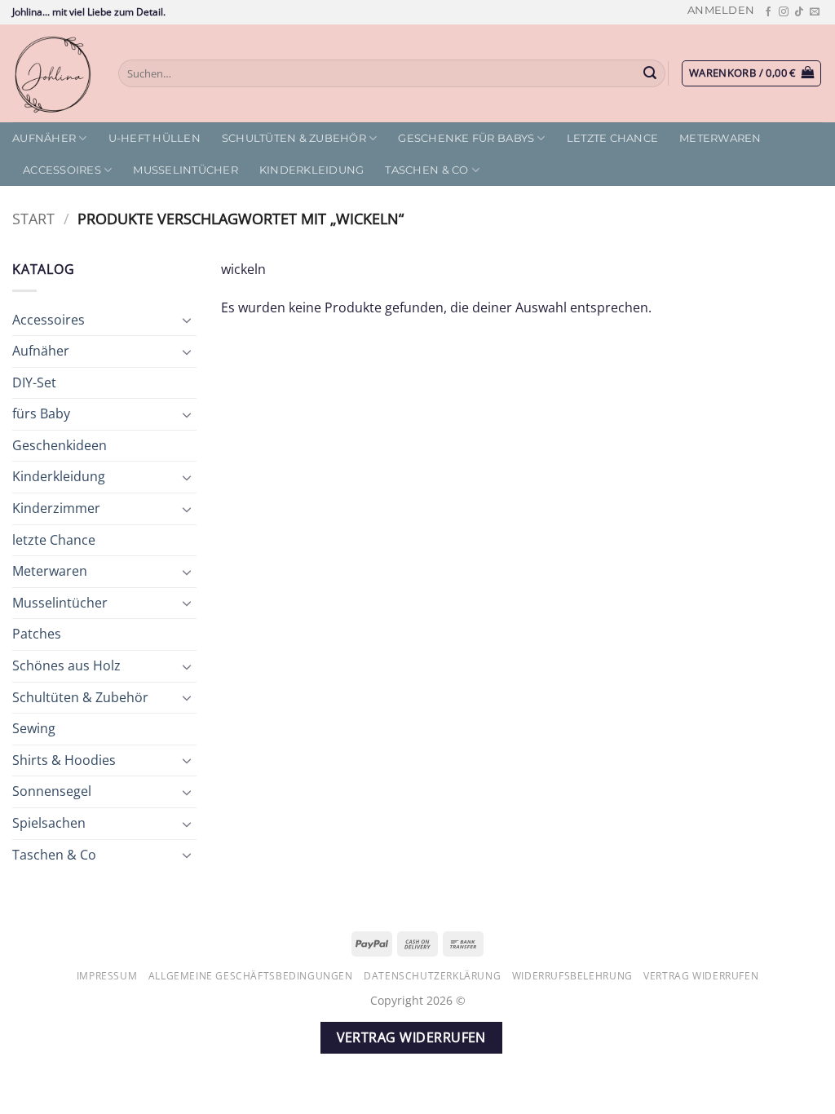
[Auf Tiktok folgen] (799, 12)
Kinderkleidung (311, 170)
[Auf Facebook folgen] (768, 12)
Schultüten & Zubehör (294, 138)
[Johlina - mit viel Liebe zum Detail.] (53, 73)
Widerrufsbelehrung (572, 976)
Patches (36, 634)
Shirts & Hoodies (64, 760)
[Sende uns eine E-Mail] (815, 12)
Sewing (33, 728)
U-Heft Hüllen (154, 138)
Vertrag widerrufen (700, 976)
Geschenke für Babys (466, 138)
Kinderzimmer (56, 508)
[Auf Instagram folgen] (784, 12)
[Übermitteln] (651, 73)
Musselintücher (185, 170)
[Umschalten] (187, 319)
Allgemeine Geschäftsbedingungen (250, 976)
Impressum (107, 976)
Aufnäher (44, 138)
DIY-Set (34, 382)
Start (33, 218)
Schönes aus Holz (66, 665)
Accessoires (62, 170)
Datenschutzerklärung (432, 976)
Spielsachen (49, 823)
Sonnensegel (51, 791)
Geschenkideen (59, 445)
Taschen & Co (426, 170)
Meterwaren (720, 138)
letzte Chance (612, 138)
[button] (720, 10)
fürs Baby (41, 413)
